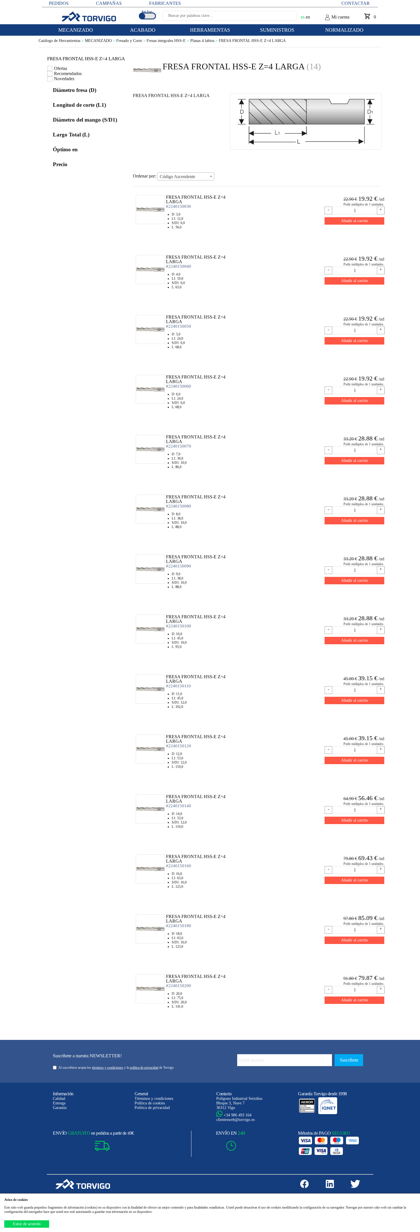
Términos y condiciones (154, 1098)
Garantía (60, 1108)
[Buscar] (286, 17)
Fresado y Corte (131, 41)
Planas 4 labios (204, 41)
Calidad (59, 1098)
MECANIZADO (100, 41)
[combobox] (185, 176)
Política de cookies (150, 1103)
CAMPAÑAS (109, 3)
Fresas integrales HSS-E (168, 41)
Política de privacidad (152, 1108)
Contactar (355, 3)
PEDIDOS (59, 3)
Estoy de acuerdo (27, 1224)
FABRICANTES (165, 3)
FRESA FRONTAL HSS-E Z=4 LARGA (252, 41)
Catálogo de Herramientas (62, 41)
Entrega (59, 1103)
